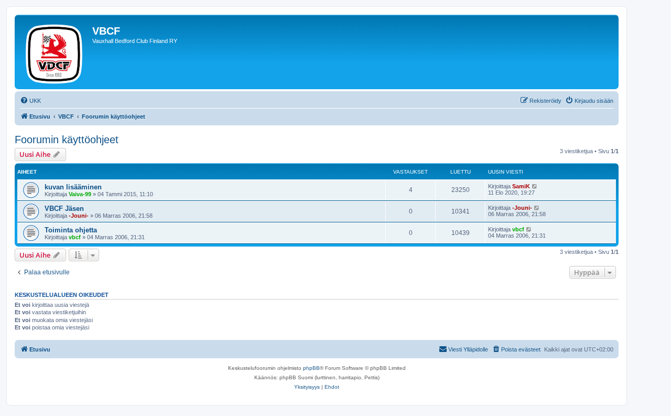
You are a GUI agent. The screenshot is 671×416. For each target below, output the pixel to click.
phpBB (311, 368)
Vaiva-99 (80, 194)
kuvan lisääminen (73, 187)
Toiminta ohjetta (71, 230)
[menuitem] (30, 100)
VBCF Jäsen (64, 208)
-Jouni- (79, 215)
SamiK (521, 186)
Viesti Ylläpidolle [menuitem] (468, 349)
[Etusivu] (54, 52)
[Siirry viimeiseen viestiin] (535, 186)
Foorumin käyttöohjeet (66, 139)
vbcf (75, 237)
